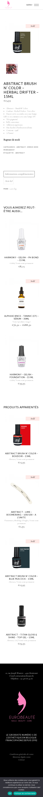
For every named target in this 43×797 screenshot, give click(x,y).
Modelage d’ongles (21, 520)
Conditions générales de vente (21, 754)
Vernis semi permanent (24, 263)
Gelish (12, 263)
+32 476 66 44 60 (26, 678)
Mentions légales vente (21, 757)
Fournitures (9, 520)
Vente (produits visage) (21, 322)
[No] (40, 787)
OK (10, 793)
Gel (16, 640)
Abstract (21, 147)
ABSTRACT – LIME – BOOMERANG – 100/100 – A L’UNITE (21, 515)
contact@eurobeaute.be (24, 676)
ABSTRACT (20, 153)
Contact (21, 759)
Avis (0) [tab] (8, 181)
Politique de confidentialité (25, 793)
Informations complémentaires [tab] (19, 174)
